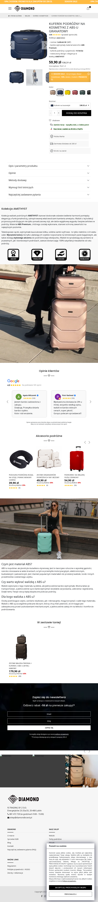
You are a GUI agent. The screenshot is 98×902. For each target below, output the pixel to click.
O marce (10, 835)
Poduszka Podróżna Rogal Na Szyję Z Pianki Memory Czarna (21, 477)
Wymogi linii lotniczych (21, 187)
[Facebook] (42, 896)
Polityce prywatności (62, 734)
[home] (24, 8)
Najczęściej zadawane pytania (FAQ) (21, 849)
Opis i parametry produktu (23, 165)
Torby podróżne (55, 839)
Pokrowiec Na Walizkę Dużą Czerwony (74, 476)
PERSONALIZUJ (70, 894)
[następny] (45, 45)
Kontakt (10, 846)
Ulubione (56, 120)
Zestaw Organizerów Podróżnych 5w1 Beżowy (48, 476)
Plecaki (51, 842)
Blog (9, 842)
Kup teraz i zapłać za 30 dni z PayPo (68, 129)
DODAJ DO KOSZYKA (76, 113)
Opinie (12, 173)
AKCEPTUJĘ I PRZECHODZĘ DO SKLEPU (70, 887)
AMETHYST (61, 38)
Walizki (27, 16)
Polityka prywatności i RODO (18, 869)
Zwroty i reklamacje (15, 873)
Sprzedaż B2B (12, 839)
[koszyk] (88, 8)
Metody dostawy (18, 180)
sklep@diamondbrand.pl (20, 817)
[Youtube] (46, 896)
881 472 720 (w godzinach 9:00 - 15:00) (26, 814)
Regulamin (11, 866)
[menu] (9, 8)
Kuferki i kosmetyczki (40, 16)
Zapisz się (49, 728)
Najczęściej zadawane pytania (25, 194)
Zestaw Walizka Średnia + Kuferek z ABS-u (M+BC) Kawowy (20, 665)
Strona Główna (16, 16)
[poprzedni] (12, 45)
